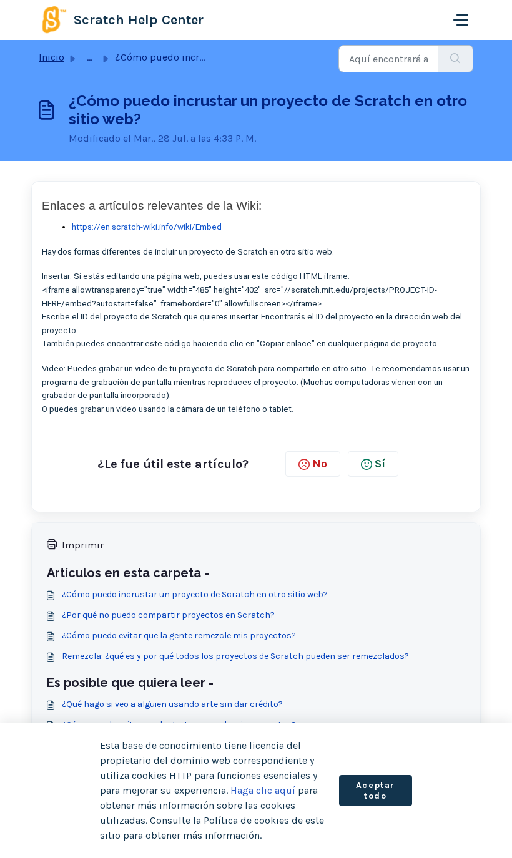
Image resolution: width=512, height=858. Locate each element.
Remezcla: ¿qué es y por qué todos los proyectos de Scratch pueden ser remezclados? (235, 656)
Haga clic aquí (262, 790)
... (89, 57)
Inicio (51, 57)
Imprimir (83, 545)
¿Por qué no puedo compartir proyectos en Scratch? (168, 615)
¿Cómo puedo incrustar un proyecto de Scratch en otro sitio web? (195, 594)
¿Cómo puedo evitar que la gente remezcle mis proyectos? (179, 635)
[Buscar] (455, 58)
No (319, 463)
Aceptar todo (375, 791)
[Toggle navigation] (460, 20)
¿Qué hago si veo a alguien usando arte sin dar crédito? (172, 704)
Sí (380, 463)
